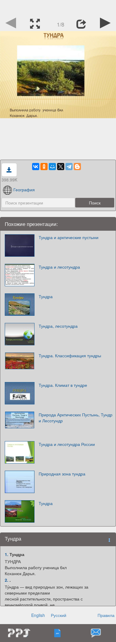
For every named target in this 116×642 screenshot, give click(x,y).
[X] (60, 166)
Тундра (46, 296)
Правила (106, 615)
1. (6, 554)
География (24, 190)
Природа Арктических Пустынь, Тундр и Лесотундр (75, 418)
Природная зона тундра (62, 474)
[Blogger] (77, 166)
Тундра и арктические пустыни (68, 237)
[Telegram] (69, 166)
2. (6, 580)
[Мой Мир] (52, 166)
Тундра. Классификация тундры (70, 355)
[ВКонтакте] (35, 166)
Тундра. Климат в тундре (63, 385)
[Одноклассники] (44, 166)
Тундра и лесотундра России (67, 444)
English (38, 615)
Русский (58, 615)
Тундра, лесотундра (58, 326)
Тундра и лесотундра (59, 267)
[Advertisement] (58, 7)
